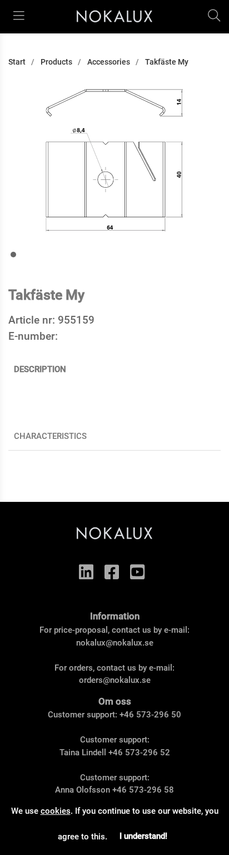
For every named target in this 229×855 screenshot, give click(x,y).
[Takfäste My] (13, 254)
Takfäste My (166, 61)
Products (56, 61)
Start (17, 61)
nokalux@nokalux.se (114, 643)
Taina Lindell (82, 752)
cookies (56, 811)
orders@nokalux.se (115, 680)
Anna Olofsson (82, 790)
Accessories (108, 61)
